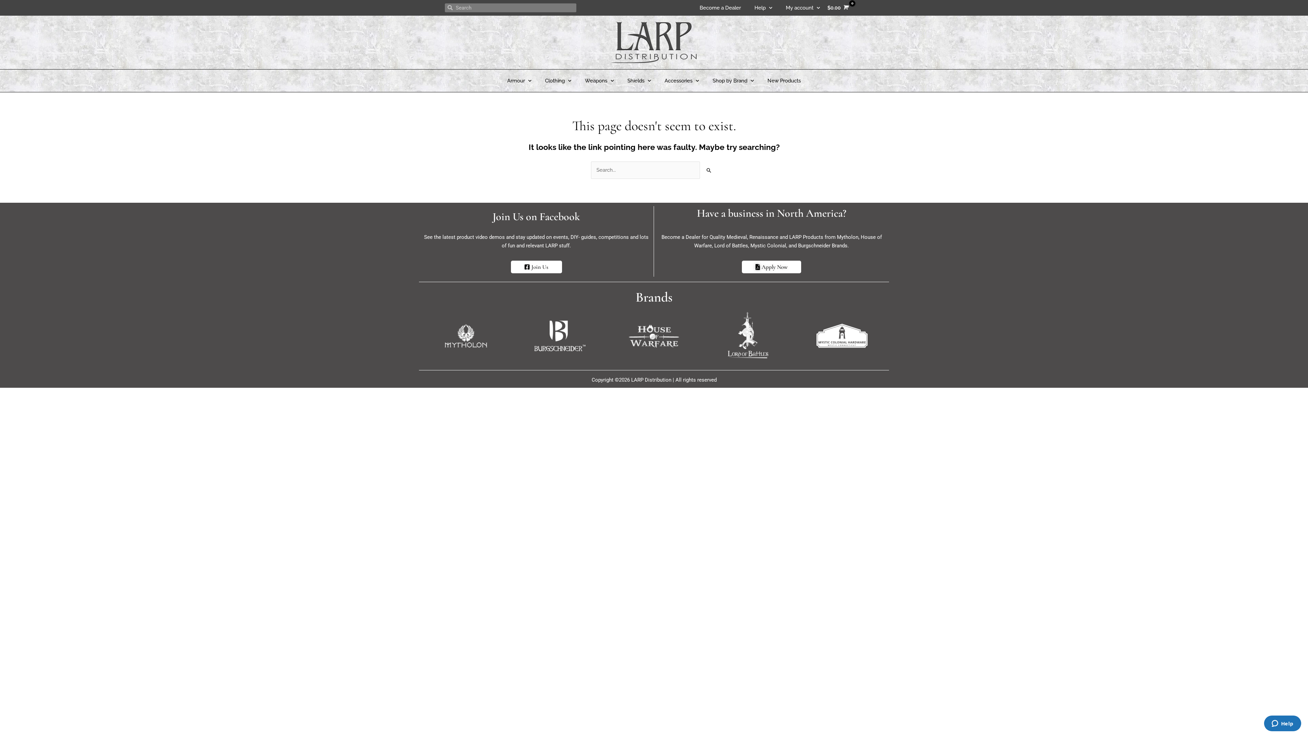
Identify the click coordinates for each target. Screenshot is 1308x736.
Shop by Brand (730, 81)
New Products (784, 81)
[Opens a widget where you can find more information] (1282, 724)
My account (799, 8)
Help (760, 8)
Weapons (596, 81)
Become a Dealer (720, 8)
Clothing (555, 81)
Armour (516, 81)
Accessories (678, 81)
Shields (635, 81)
